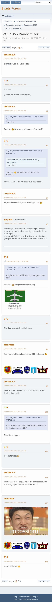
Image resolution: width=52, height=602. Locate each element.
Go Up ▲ (35, 597)
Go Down (6, 48)
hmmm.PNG (14, 304)
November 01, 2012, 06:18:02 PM (15, 111)
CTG (6, 80)
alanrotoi (9, 344)
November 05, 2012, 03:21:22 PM (15, 477)
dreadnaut (9, 54)
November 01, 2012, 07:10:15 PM (15, 145)
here (9, 64)
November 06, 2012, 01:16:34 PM (15, 561)
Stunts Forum (11, 8)
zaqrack (8, 219)
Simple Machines (32, 599)
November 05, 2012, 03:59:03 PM (15, 503)
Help (15, 597)
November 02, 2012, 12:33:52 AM (17, 261)
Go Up (4, 581)
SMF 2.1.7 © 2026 (20, 599)
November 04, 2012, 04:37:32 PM (15, 386)
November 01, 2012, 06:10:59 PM (15, 85)
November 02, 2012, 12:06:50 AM (15, 224)
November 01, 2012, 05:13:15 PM (15, 59)
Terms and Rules (24, 597)
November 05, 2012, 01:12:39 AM (15, 451)
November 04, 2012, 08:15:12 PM (15, 412)
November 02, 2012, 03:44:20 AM (15, 323)
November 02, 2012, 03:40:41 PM (15, 349)
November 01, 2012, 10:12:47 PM (15, 197)
